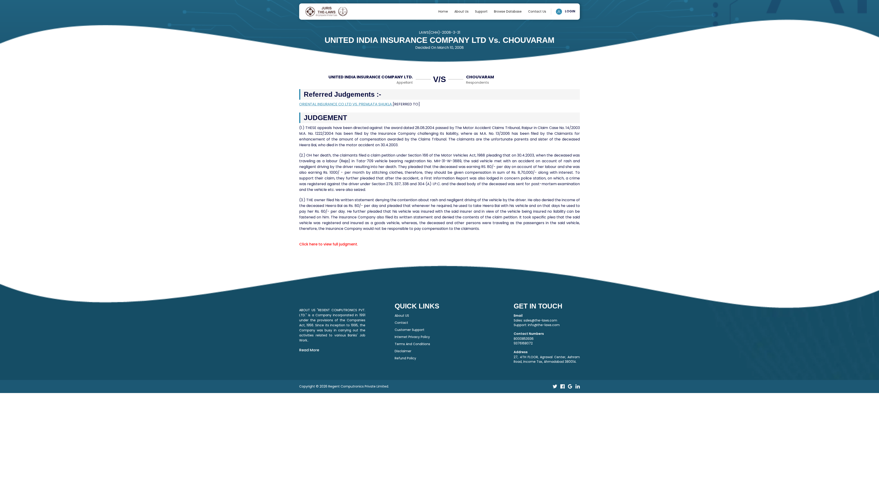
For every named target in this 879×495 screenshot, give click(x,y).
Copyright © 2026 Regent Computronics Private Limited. (344, 386)
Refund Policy (405, 358)
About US (402, 315)
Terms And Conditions (412, 344)
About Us (461, 11)
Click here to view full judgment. (328, 244)
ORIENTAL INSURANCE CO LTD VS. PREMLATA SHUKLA (346, 104)
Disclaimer (403, 351)
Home (443, 11)
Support (481, 11)
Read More (309, 350)
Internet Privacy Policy (412, 337)
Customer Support (409, 330)
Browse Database (508, 11)
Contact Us (537, 11)
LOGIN (569, 11)
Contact (401, 322)
